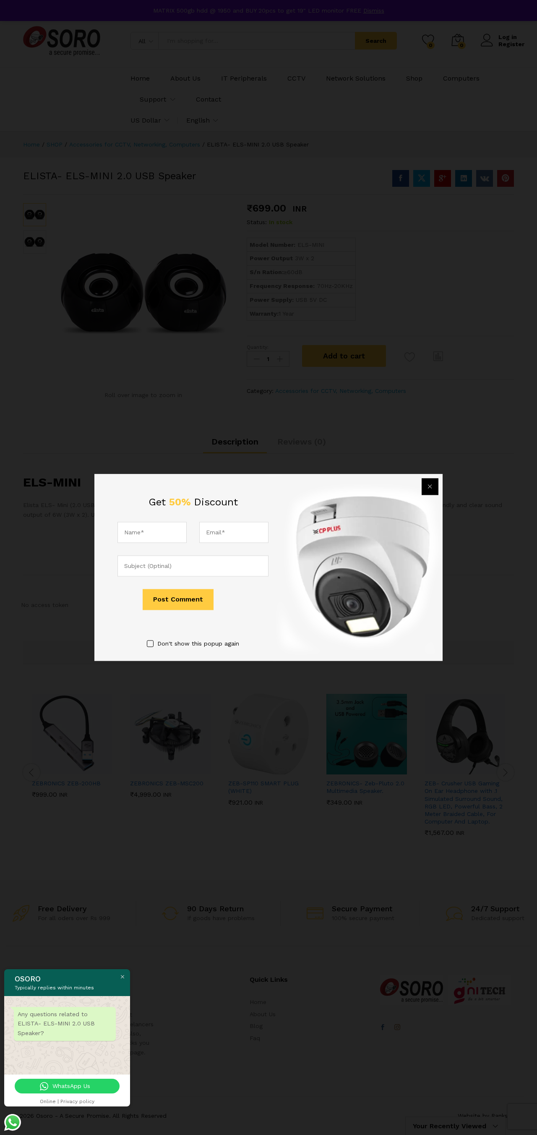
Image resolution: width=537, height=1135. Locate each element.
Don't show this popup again (198, 643)
